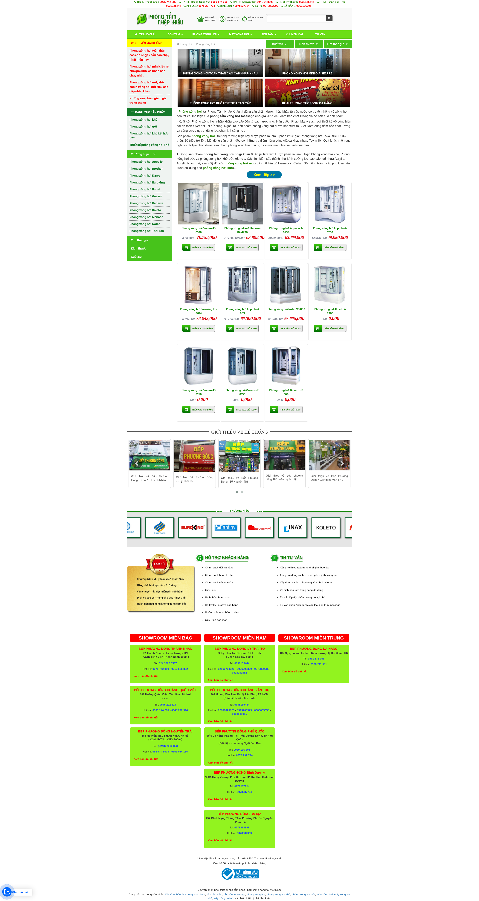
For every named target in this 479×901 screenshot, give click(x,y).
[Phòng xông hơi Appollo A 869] (242, 284)
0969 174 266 (219, 1)
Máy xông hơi (239, 34)
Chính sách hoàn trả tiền (219, 574)
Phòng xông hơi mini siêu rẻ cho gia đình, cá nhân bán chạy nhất (149, 71)
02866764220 (226, 668)
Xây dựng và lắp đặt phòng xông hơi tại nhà (306, 582)
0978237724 (242, 5)
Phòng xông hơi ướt (143, 126)
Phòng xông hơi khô (143, 119)
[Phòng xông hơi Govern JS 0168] (198, 203)
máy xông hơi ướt (223, 898)
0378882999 (270, 5)
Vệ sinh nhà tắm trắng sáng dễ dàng (301, 589)
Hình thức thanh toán (217, 597)
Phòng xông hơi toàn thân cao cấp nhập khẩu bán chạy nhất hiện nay (149, 55)
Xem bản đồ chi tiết (146, 676)
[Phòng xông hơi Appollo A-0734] (286, 203)
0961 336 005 (316, 658)
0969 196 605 (242, 749)
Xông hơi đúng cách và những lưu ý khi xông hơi (308, 574)
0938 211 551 (319, 664)
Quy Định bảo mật (216, 619)
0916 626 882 (179, 668)
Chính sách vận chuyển (219, 582)
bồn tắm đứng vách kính (190, 894)
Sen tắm (267, 34)
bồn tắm (170, 894)
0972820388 (261, 668)
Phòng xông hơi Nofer (144, 224)
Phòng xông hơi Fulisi (144, 189)
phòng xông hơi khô (218, 168)
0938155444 (306, 1)
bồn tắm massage (234, 894)
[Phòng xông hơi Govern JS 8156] (242, 365)
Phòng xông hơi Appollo (146, 161)
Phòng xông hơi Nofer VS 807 (286, 309)
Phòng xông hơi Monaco (146, 217)
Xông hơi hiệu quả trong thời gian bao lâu (304, 567)
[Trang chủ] (160, 19)
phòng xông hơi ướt (240, 163)
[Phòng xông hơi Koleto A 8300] (330, 284)
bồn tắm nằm (214, 894)
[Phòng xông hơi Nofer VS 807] (286, 284)
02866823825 (226, 710)
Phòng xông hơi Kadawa (146, 203)
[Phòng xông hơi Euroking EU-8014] (198, 284)
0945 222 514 (168, 704)
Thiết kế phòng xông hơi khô (149, 145)
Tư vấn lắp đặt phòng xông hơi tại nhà (302, 597)
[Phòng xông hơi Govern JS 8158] (198, 365)
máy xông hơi (325, 894)
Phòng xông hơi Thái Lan (146, 231)
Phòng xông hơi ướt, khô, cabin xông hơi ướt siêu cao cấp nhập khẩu (148, 86)
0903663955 (261, 710)
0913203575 (244, 710)
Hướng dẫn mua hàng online (222, 612)
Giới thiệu (210, 589)
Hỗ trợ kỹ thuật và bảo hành (221, 604)
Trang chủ (147, 34)
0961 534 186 (179, 751)
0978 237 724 (207, 5)
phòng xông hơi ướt (303, 894)
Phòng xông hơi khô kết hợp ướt (149, 135)
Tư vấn (320, 34)
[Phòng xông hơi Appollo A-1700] (330, 203)
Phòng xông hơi (204, 34)
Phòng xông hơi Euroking (147, 182)
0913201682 (239, 672)
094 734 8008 (265, 1)
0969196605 (303, 5)
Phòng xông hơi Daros (144, 175)
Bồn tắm (174, 34)
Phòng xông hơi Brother (146, 168)
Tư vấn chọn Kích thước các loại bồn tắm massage (310, 604)
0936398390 (244, 668)
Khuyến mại (294, 34)
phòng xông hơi (256, 894)
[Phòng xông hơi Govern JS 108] (286, 365)
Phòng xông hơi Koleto (145, 210)
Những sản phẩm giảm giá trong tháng (148, 100)
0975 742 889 (168, 1)
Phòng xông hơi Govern (145, 196)
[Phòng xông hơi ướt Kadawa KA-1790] (242, 203)
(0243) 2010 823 (168, 745)
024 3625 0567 (168, 663)
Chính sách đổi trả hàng (219, 567)
